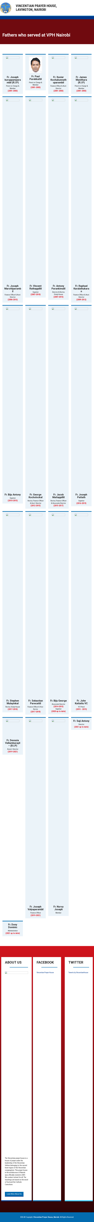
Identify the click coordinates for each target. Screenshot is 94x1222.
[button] (14, 1194)
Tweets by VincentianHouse (78, 972)
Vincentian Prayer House (45, 972)
